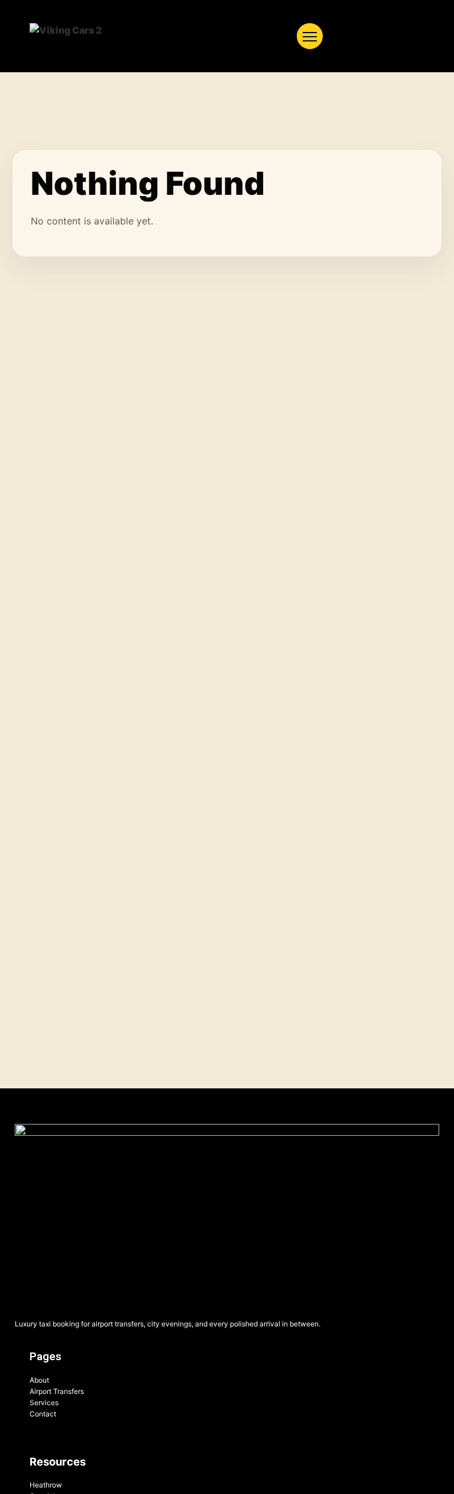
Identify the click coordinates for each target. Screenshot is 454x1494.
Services (44, 1402)
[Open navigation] (310, 36)
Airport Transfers (57, 1391)
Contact (43, 1413)
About (39, 1380)
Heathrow (46, 1484)
